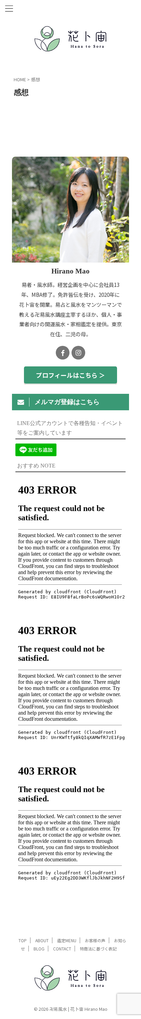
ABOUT (42, 940)
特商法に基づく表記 (98, 948)
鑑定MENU (66, 940)
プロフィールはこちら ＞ (70, 375)
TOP (22, 940)
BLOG (39, 948)
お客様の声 (95, 940)
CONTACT (62, 948)
